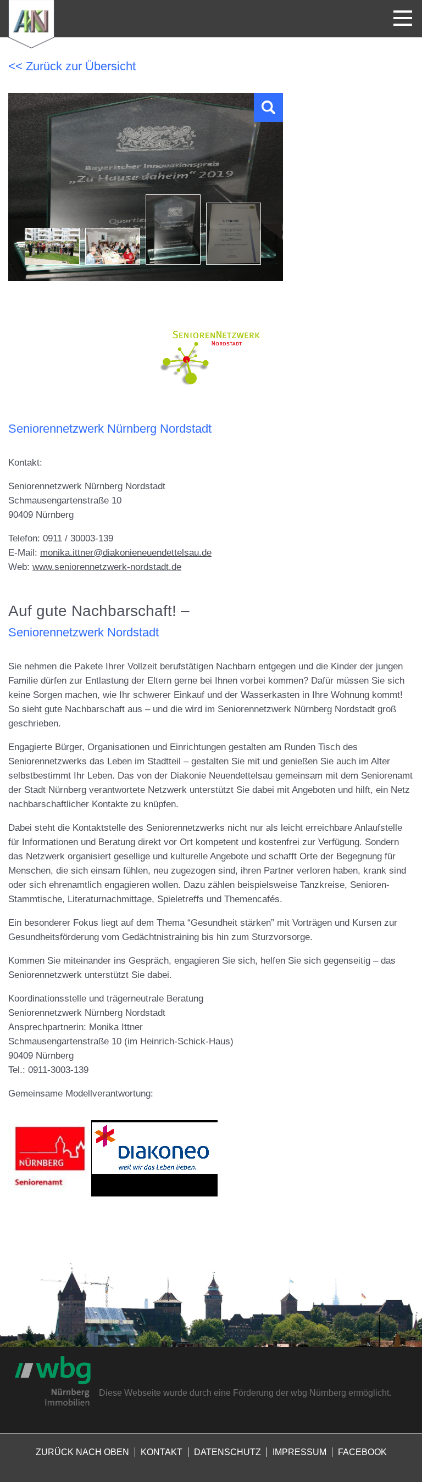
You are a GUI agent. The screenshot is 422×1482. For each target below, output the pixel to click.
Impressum (299, 1452)
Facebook (362, 1452)
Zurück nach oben (82, 1452)
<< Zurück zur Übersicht (72, 66)
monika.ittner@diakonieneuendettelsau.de (126, 552)
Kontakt (161, 1452)
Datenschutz (227, 1452)
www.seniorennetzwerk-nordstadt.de (106, 567)
